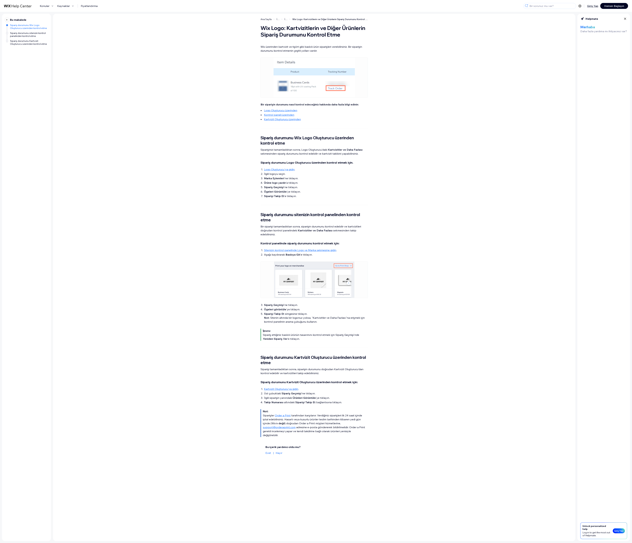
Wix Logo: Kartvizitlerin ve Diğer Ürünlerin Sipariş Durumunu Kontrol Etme (330, 19)
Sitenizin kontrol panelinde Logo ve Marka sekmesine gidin (300, 250)
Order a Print (283, 415)
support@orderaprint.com (279, 427)
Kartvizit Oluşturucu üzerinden (282, 119)
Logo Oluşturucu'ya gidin (279, 169)
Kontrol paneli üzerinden (279, 114)
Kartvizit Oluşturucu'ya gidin (281, 389)
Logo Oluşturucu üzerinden (280, 110)
